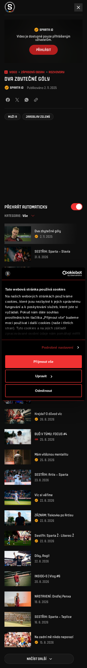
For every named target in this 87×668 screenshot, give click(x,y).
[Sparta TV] (9, 7)
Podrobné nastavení (57, 347)
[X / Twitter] (17, 99)
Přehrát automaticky (25, 206)
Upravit (41, 376)
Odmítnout (43, 390)
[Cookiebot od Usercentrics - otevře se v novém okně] (62, 274)
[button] (12, 116)
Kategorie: (12, 215)
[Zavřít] (78, 7)
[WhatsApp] (26, 99)
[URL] (36, 99)
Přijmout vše (43, 361)
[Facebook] (7, 99)
